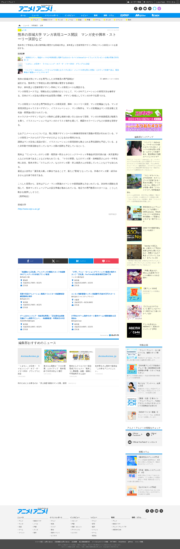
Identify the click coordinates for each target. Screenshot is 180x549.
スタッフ (74, 521)
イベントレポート (52, 15)
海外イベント (55, 533)
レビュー (84, 15)
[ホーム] (19, 25)
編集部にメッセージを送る (111, 79)
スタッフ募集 (139, 541)
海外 (129, 19)
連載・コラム (109, 15)
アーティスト (76, 530)
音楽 (80, 19)
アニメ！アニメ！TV (119, 527)
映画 (52, 524)
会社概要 (74, 541)
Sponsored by (104, 335)
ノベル (70, 19)
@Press (130, 541)
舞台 (52, 530)
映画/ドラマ (47, 19)
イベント (119, 19)
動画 (95, 15)
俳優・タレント (77, 527)
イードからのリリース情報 (100, 541)
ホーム (23, 15)
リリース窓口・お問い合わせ (44, 541)
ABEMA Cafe (117, 530)
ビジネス (54, 535)
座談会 (94, 535)
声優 (88, 19)
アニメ (35, 19)
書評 (93, 527)
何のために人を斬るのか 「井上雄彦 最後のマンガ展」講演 (47, 383)
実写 (93, 524)
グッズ (108, 19)
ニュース (35, 15)
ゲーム (97, 19)
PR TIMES (113, 541)
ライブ (53, 527)
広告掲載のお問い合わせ (62, 541)
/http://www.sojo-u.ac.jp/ (29, 209)
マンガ (60, 19)
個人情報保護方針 (84, 541)
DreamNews (122, 541)
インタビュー (70, 15)
